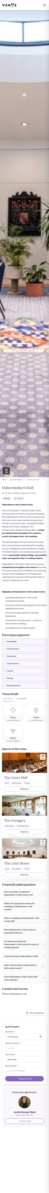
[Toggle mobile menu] (44, 5)
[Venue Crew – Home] (9, 5)
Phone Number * (11, 1066)
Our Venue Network (16, 480)
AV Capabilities (22, 699)
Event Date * (10, 1032)
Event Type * (10, 1054)
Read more (24, 789)
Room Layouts (8, 699)
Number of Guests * (13, 1043)
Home (4, 480)
